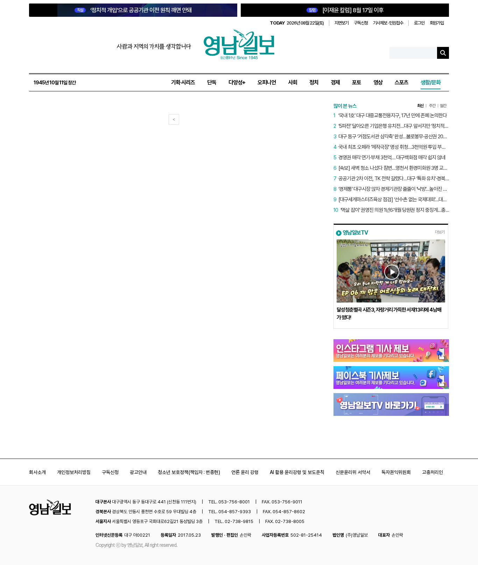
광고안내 (138, 472)
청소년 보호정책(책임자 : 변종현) (189, 472)
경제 (335, 82)
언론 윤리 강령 (245, 472)
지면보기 (342, 23)
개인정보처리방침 (74, 472)
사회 (292, 82)
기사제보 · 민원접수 (388, 23)
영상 (377, 82)
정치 (313, 82)
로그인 (419, 23)
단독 (211, 82)
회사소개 (37, 472)
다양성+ (237, 82)
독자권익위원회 (396, 472)
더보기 (439, 232)
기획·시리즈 (183, 82)
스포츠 (401, 82)
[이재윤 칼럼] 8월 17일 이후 (346, 10)
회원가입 (437, 23)
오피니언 (267, 82)
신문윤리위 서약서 (353, 472)
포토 (356, 82)
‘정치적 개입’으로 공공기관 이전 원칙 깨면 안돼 (134, 10)
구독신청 (361, 23)
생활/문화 (431, 82)
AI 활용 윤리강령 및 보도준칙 (297, 472)
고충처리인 (432, 472)
